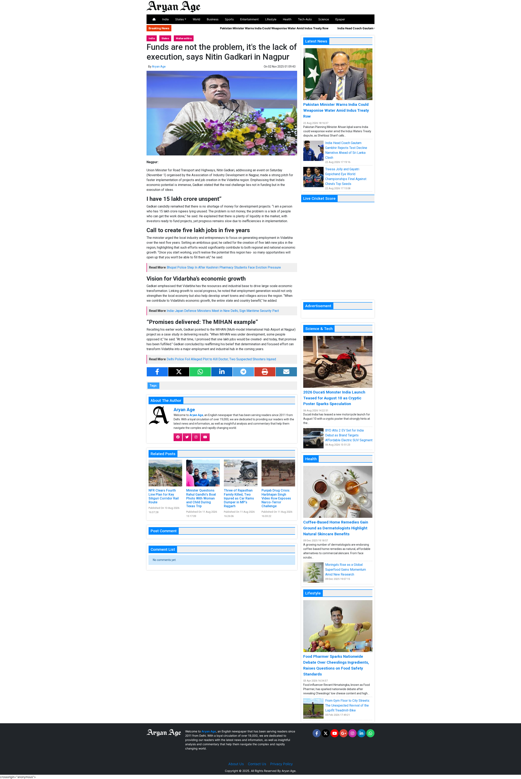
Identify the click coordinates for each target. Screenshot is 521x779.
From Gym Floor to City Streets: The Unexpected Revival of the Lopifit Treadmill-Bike (347, 705)
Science (323, 19)
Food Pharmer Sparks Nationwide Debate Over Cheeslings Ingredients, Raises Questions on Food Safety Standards (336, 665)
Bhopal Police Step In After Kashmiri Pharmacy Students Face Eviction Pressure (224, 267)
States (165, 38)
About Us (236, 764)
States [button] (179, 19)
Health (287, 19)
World (196, 19)
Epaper (340, 19)
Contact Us (257, 764)
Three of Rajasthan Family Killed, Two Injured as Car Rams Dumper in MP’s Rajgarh (239, 498)
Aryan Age (159, 66)
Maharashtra (184, 38)
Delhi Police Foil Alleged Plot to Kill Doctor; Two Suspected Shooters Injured (221, 359)
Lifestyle (270, 19)
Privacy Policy (281, 764)
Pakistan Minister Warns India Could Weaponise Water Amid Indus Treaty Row (242, 28)
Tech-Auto (305, 19)
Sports (229, 19)
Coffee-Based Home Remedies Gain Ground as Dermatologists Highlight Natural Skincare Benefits (335, 528)
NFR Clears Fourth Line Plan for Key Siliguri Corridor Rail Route (164, 496)
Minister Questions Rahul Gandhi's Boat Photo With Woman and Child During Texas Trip (201, 498)
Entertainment (249, 19)
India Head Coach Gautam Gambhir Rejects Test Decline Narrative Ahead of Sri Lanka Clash (368, 28)
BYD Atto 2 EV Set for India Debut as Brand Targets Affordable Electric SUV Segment (348, 435)
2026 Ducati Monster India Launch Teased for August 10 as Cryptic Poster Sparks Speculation (334, 398)
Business (212, 19)
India (165, 19)
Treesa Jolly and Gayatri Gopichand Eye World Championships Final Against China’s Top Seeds (345, 176)
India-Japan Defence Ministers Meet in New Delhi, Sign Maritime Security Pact (223, 311)
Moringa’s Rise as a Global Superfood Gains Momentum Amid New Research (345, 569)
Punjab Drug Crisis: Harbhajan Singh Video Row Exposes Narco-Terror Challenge (276, 498)
